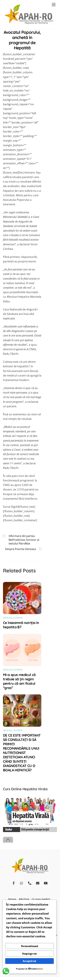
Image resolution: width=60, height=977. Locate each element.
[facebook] (13, 882)
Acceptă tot (29, 961)
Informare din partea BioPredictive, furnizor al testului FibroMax (24, 539)
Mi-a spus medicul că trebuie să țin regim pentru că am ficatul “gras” (19, 681)
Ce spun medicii (41, 899)
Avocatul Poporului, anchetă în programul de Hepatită (22, 39)
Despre (12, 899)
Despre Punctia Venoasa (20, 549)
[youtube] (45, 882)
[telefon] (29, 882)
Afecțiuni (24, 899)
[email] (37, 882)
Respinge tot (29, 953)
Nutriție (18, 617)
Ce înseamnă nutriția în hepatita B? (21, 624)
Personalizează (29, 946)
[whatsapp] (21, 882)
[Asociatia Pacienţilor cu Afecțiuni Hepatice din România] (29, 23)
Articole (7, 617)
